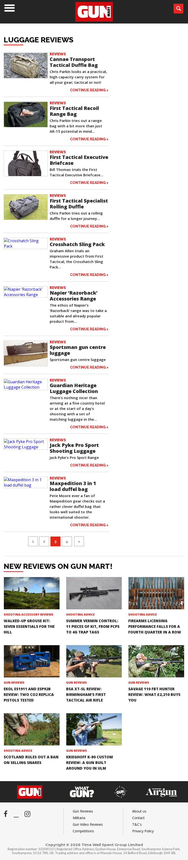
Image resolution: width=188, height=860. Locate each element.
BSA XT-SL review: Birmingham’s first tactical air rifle (86, 694)
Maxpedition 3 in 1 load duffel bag (73, 486)
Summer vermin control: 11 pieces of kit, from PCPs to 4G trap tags (92, 626)
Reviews (58, 53)
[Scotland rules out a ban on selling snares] (32, 729)
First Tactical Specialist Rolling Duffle (79, 203)
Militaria (79, 817)
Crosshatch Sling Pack (77, 244)
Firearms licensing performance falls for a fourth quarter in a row (154, 626)
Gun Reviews (14, 683)
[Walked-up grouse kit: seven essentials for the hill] (32, 593)
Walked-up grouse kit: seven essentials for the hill (29, 626)
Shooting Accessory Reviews (28, 614)
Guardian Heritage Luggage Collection (74, 388)
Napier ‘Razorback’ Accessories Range (73, 295)
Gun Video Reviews (88, 824)
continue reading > (89, 90)
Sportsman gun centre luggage (78, 350)
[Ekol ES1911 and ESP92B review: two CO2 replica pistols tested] (32, 661)
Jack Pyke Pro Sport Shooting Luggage (74, 448)
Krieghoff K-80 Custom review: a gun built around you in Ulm (89, 762)
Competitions (83, 831)
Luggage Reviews (38, 40)
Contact (138, 817)
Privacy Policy (143, 831)
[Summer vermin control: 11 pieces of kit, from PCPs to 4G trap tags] (94, 593)
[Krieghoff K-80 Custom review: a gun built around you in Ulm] (94, 729)
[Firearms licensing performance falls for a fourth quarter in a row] (156, 593)
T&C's (137, 824)
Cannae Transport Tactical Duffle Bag (74, 62)
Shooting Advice (80, 614)
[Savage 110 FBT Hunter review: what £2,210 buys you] (156, 661)
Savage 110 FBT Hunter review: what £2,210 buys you (154, 694)
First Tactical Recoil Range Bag (74, 111)
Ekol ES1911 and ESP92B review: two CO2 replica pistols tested (29, 694)
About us (139, 811)
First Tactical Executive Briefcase (79, 160)
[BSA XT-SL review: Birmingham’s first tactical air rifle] (94, 661)
